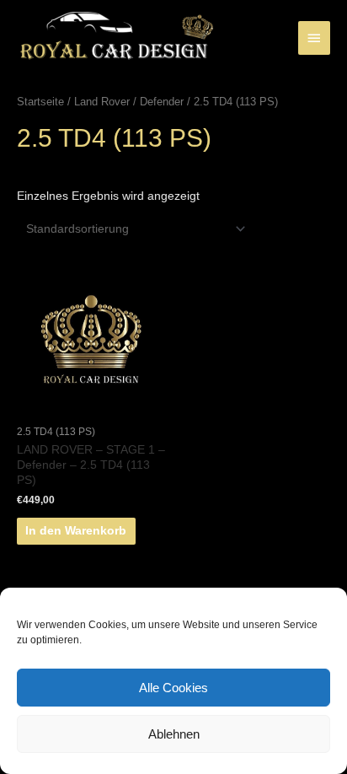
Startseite (40, 102)
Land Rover (102, 102)
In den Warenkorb (75, 530)
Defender (162, 102)
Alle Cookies (173, 687)
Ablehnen (174, 734)
